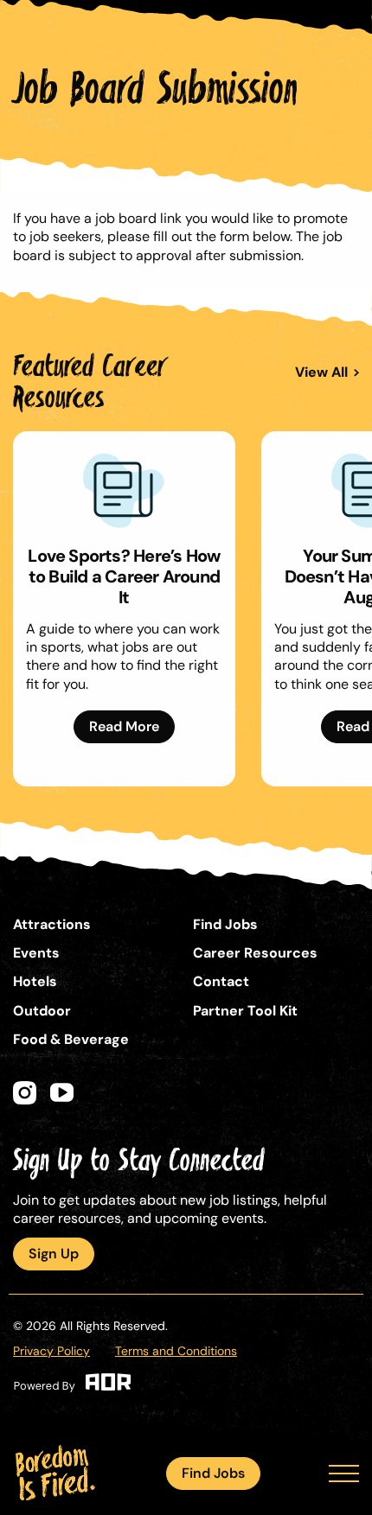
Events (36, 953)
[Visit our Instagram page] (24, 1092)
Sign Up (54, 1253)
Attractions (52, 924)
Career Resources (255, 953)
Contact (221, 981)
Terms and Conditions (176, 1351)
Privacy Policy (51, 1351)
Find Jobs (213, 1473)
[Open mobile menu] (344, 1473)
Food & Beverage (71, 1039)
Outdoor (42, 1011)
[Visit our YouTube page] (62, 1092)
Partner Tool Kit (245, 1011)
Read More (124, 726)
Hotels (35, 981)
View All (321, 372)
